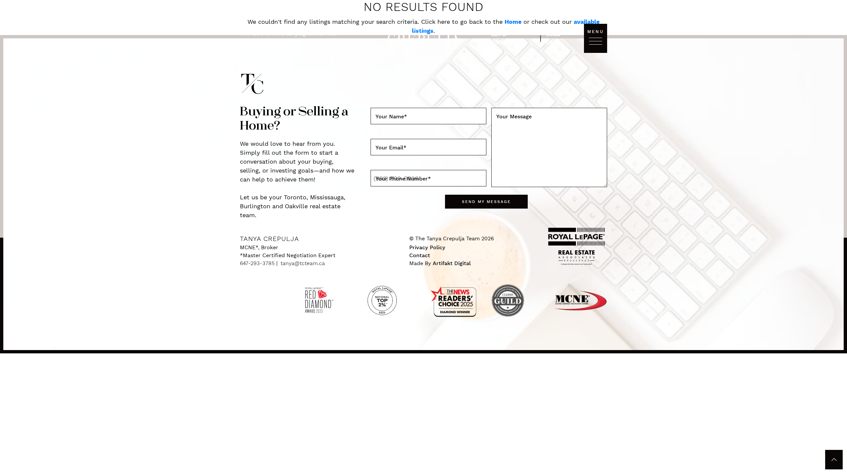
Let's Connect (504, 38)
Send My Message (486, 201)
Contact (419, 255)
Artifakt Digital (452, 263)
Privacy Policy (427, 247)
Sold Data (553, 38)
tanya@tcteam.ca (310, 33)
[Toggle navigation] (595, 41)
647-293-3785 (261, 33)
